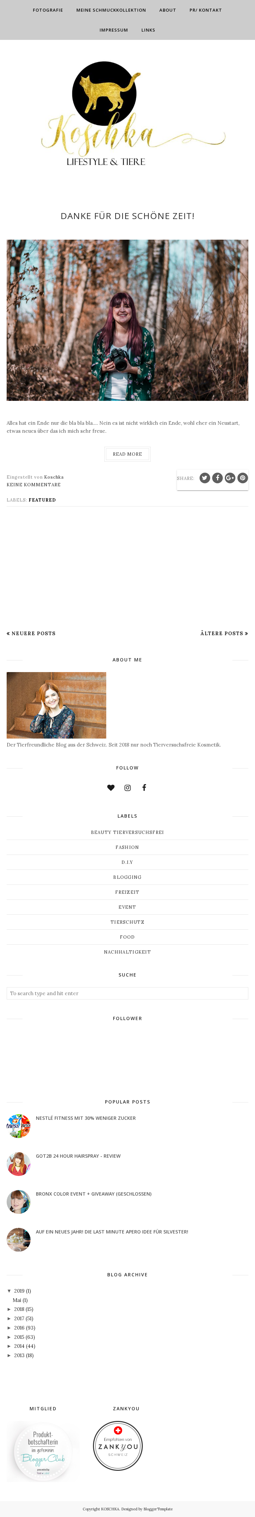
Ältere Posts (221, 633)
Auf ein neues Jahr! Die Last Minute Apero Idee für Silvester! (112, 1231)
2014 (19, 1346)
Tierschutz (127, 922)
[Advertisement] (127, 568)
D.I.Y (127, 862)
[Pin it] (242, 478)
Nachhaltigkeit (127, 952)
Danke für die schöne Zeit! (127, 216)
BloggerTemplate (158, 1509)
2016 (19, 1328)
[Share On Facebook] (217, 478)
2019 (19, 1291)
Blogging (127, 877)
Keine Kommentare (34, 485)
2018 (19, 1309)
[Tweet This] (205, 478)
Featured (42, 500)
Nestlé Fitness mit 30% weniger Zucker (86, 1118)
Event (127, 907)
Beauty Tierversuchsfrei (127, 832)
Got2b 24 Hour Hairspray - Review (78, 1156)
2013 (19, 1355)
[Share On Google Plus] (230, 478)
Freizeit (127, 892)
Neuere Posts (34, 633)
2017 (19, 1318)
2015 (19, 1337)
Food (127, 937)
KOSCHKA (110, 1509)
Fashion (127, 847)
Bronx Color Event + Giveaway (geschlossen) (93, 1194)
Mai (17, 1300)
